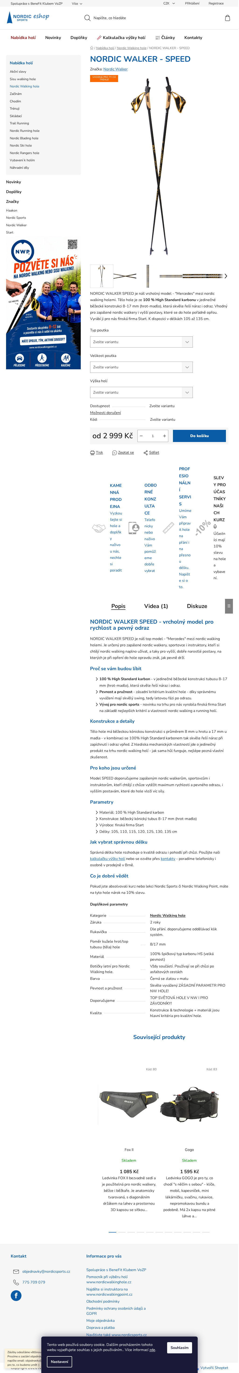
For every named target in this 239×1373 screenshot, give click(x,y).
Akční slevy (18, 71)
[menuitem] (23, 38)
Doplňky (13, 191)
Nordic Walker (115, 69)
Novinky (13, 182)
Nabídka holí (21, 63)
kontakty (168, 858)
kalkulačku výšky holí (107, 858)
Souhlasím (180, 1347)
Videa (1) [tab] (156, 606)
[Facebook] (16, 1295)
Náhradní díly (19, 167)
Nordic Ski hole (21, 145)
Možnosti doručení (105, 412)
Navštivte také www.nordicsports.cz (116, 1334)
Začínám (16, 94)
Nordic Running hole (24, 131)
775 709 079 (33, 1282)
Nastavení (59, 1361)
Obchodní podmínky (103, 1301)
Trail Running (19, 123)
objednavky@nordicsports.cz (46, 1271)
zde (152, 1349)
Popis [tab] (118, 606)
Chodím (15, 101)
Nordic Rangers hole (24, 153)
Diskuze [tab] (197, 606)
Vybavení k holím (22, 160)
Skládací (16, 116)
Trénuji (14, 108)
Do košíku (199, 435)
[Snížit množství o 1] (141, 436)
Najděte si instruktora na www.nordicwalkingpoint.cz (109, 1292)
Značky (12, 201)
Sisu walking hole (23, 79)
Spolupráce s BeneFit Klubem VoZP (37, 3)
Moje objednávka (100, 1320)
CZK (166, 3)
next (224, 1147)
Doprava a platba (100, 1327)
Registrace (216, 3)
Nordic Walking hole (24, 86)
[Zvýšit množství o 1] (164, 436)
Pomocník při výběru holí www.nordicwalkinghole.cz (108, 1279)
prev (94, 1147)
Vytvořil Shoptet (214, 1367)
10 (206, 1232)
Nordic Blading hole (24, 138)
